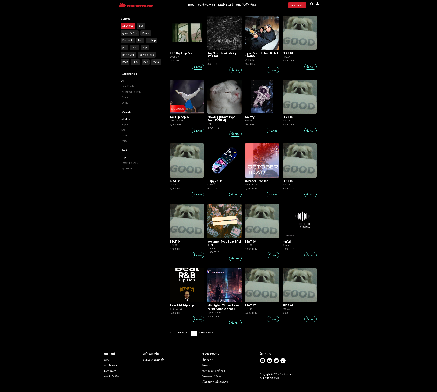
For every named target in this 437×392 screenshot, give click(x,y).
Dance (145, 33)
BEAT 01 (288, 53)
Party (124, 140)
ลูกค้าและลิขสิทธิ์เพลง (213, 370)
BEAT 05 (175, 181)
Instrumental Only (131, 91)
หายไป (287, 241)
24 (198, 332)
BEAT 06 (250, 241)
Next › (203, 332)
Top (123, 157)
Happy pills (214, 181)
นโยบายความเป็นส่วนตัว (215, 381)
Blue (140, 25)
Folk (140, 40)
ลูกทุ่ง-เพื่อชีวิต (129, 33)
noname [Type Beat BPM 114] (224, 243)
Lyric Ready (127, 86)
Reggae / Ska (146, 54)
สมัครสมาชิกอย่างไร (153, 359)
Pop (144, 47)
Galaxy (249, 117)
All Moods (126, 119)
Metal (156, 62)
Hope (124, 135)
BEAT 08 (288, 305)
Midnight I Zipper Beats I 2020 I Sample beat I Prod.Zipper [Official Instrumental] (224, 310)
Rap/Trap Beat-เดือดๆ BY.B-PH (221, 54)
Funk (135, 62)
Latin (134, 47)
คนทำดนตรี (225, 5)
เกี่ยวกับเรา (207, 359)
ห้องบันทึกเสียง (246, 5)
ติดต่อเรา (206, 365)
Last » (210, 332)
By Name (126, 168)
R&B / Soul (128, 54)
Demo (124, 102)
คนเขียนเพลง (206, 5)
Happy (124, 124)
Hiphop (152, 40)
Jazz (124, 47)
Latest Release (129, 162)
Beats (124, 97)
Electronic (127, 40)
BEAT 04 (175, 241)
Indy (145, 62)
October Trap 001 (257, 181)
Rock (125, 62)
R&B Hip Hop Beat (182, 53)
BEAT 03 (288, 181)
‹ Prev (180, 332)
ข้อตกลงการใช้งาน (212, 376)
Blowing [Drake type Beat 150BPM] (221, 118)
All (122, 80)
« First (173, 332)
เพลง (191, 5)
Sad (123, 130)
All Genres (127, 25)
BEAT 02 (288, 117)
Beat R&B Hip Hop (182, 305)
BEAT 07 (250, 305)
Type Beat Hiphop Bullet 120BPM (261, 54)
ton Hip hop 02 (179, 117)
